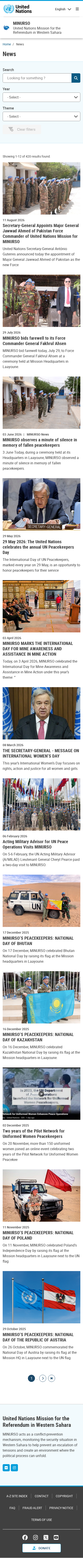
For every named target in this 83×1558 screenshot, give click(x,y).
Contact (41, 1496)
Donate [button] (44, 1548)
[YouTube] (56, 1537)
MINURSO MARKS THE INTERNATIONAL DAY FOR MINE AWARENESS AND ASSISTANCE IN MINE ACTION (38, 649)
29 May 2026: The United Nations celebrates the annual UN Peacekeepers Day (38, 547)
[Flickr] (6, 1467)
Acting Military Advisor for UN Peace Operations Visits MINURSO (35, 844)
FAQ (12, 1508)
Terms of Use (41, 1520)
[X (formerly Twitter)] (45, 1537)
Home (7, 44)
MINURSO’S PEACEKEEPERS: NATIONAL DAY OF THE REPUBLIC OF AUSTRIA (38, 1337)
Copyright (64, 1496)
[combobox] (41, 97)
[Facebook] (26, 1537)
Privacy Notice (61, 1508)
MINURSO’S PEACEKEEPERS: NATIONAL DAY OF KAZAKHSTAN (38, 1037)
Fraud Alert (32, 1508)
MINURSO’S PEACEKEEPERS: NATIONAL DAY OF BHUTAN (38, 940)
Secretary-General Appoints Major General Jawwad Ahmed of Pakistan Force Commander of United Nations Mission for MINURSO (41, 233)
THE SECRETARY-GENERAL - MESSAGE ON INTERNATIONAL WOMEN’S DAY (41, 753)
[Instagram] (14, 1467)
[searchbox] (39, 97)
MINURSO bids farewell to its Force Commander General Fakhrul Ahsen (34, 340)
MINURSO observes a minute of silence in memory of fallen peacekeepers (40, 442)
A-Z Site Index (16, 1496)
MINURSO (21, 23)
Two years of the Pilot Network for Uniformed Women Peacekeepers (34, 1133)
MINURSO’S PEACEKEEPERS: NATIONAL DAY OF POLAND (38, 1235)
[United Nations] (18, 8)
